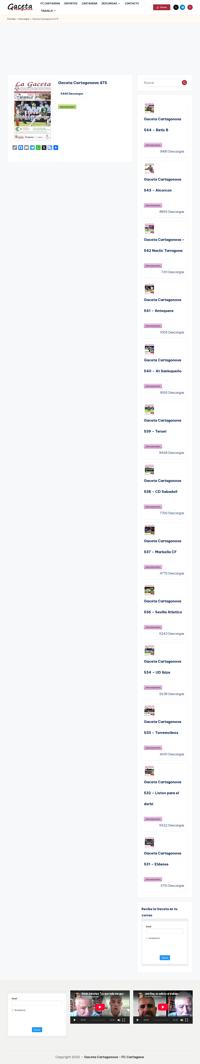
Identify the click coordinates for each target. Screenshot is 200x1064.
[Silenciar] (118, 1020)
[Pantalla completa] (123, 1020)
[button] (161, 7)
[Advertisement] (100, 45)
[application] (100, 1007)
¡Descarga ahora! (67, 106)
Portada (11, 19)
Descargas (24, 19)
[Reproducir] (74, 1020)
